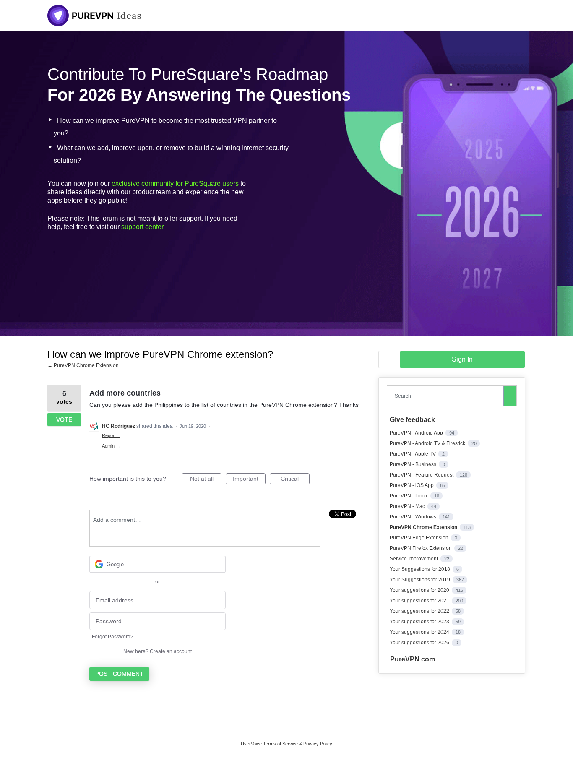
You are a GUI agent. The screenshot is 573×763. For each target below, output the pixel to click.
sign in (462, 359)
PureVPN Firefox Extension (421, 548)
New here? (157, 651)
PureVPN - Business (414, 464)
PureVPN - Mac (408, 506)
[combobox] (447, 396)
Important (249, 479)
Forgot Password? (112, 637)
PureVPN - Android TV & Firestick (428, 443)
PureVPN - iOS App (412, 485)
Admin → (111, 445)
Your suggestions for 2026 (420, 643)
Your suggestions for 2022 (420, 611)
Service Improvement (414, 559)
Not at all (205, 479)
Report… (111, 435)
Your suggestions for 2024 (420, 632)
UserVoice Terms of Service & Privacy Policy (286, 743)
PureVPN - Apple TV (413, 454)
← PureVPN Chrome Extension (83, 365)
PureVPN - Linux (409, 496)
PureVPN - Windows (414, 517)
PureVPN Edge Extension (420, 538)
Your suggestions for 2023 (420, 622)
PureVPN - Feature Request (422, 475)
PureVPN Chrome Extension (424, 527)
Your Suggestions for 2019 (420, 580)
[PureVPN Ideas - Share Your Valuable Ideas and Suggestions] (94, 15)
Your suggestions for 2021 (420, 601)
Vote (64, 419)
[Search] (510, 395)
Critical (295, 479)
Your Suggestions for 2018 (420, 569)
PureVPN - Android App (417, 433)
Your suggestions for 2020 (420, 590)
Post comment (119, 673)
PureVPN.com (412, 659)
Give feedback (412, 419)
